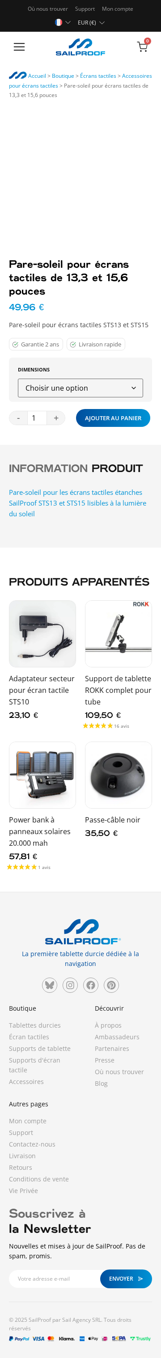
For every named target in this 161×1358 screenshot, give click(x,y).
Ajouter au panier (113, 418)
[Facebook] (90, 985)
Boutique (63, 76)
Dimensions (34, 369)
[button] (19, 47)
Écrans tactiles (98, 76)
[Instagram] (70, 985)
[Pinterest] (111, 985)
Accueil (36, 76)
